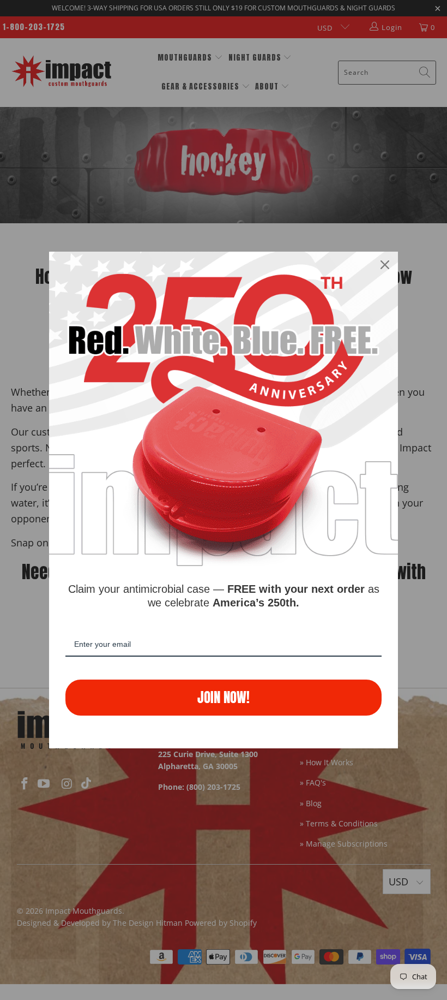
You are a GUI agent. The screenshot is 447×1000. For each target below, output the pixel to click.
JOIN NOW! (223, 697)
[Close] (385, 265)
